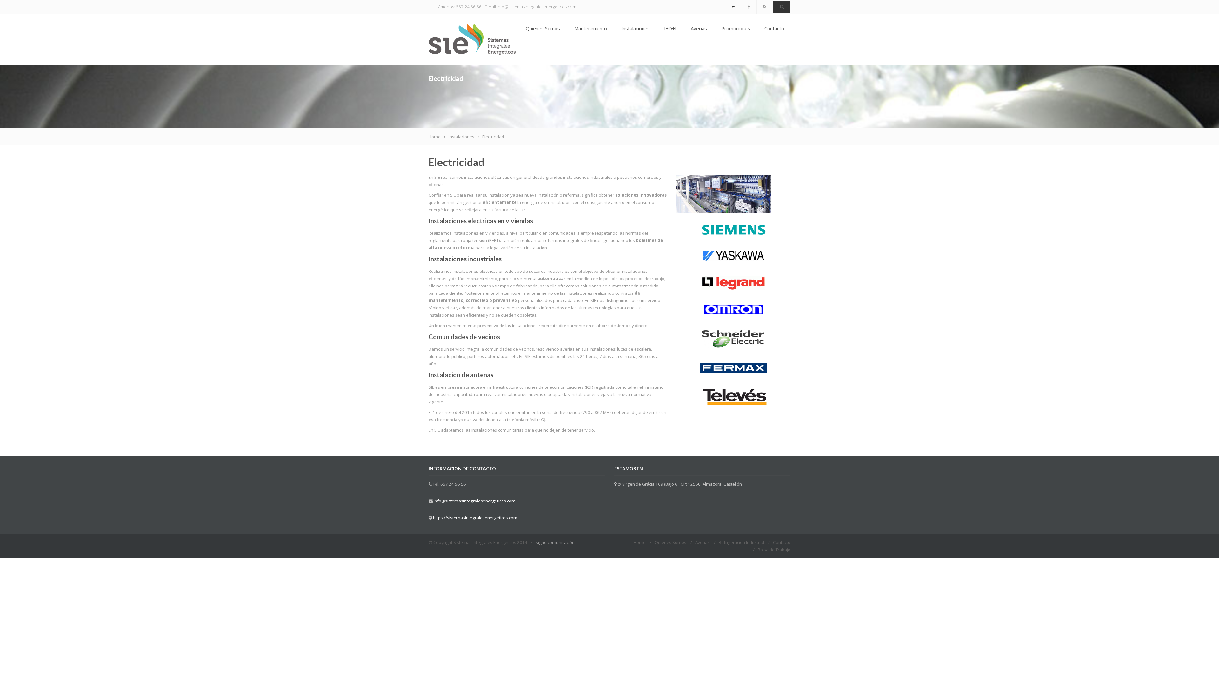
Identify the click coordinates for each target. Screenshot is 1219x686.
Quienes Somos (543, 28)
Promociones (735, 28)
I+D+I (670, 28)
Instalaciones (635, 28)
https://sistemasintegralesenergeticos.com (475, 518)
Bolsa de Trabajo (774, 550)
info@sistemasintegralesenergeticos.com (475, 501)
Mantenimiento (590, 28)
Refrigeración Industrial (741, 542)
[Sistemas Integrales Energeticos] (472, 39)
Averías (699, 28)
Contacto (774, 28)
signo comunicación (555, 542)
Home (435, 136)
